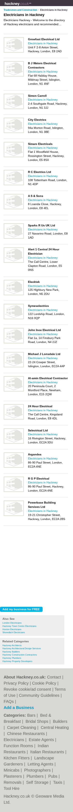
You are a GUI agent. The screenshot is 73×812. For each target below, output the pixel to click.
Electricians (14, 739)
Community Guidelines (39, 695)
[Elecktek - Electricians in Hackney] (14, 294)
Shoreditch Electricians (13, 632)
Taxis (58, 782)
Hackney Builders (11, 651)
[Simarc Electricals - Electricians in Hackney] (14, 156)
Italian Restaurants (47, 752)
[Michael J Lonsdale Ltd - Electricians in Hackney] (14, 366)
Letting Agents (41, 764)
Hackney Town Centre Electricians (19, 626)
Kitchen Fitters (17, 758)
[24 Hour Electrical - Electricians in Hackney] (14, 418)
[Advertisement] (36, 565)
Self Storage (38, 782)
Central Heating (55, 727)
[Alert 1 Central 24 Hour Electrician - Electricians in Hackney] (14, 262)
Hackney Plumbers (11, 658)
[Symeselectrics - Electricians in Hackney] (14, 318)
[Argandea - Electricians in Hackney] (14, 467)
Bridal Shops (37, 721)
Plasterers (13, 776)
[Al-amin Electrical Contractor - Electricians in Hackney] (14, 390)
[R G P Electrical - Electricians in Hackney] (14, 491)
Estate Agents (42, 739)
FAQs (9, 701)
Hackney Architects (12, 645)
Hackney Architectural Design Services (21, 648)
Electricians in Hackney (43, 43)
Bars (32, 715)
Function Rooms (19, 746)
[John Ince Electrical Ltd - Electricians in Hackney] (14, 342)
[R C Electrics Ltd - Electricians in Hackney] (14, 184)
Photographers (38, 770)
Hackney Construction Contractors (19, 655)
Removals (13, 782)
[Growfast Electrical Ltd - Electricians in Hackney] (14, 51)
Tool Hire (11, 788)
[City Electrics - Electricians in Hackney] (14, 132)
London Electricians (12, 623)
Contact (54, 677)
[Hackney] (31, 6)
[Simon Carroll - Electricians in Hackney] (14, 108)
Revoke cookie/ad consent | (29, 689)
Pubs (53, 776)
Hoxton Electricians (11, 629)
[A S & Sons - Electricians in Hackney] (14, 208)
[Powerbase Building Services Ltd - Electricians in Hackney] (14, 515)
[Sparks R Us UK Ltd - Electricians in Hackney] (14, 238)
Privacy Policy (16, 683)
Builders (60, 721)
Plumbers (36, 776)
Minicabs (12, 770)
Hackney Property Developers (17, 661)
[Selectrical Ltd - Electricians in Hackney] (14, 443)
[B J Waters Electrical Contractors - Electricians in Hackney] (14, 75)
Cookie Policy (44, 683)
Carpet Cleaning (22, 727)
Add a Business (19, 707)
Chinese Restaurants (26, 733)
